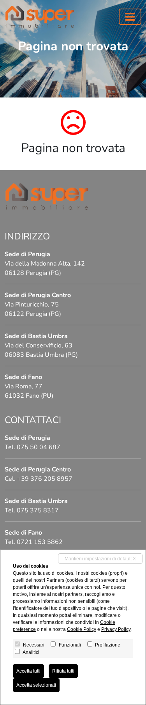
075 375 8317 (38, 510)
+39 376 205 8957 (44, 479)
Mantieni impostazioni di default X (100, 559)
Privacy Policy (115, 629)
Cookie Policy (81, 629)
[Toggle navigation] (130, 17)
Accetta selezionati (36, 685)
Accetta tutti (28, 671)
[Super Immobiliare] (40, 16)
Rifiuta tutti (63, 671)
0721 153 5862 (40, 542)
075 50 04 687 (38, 447)
